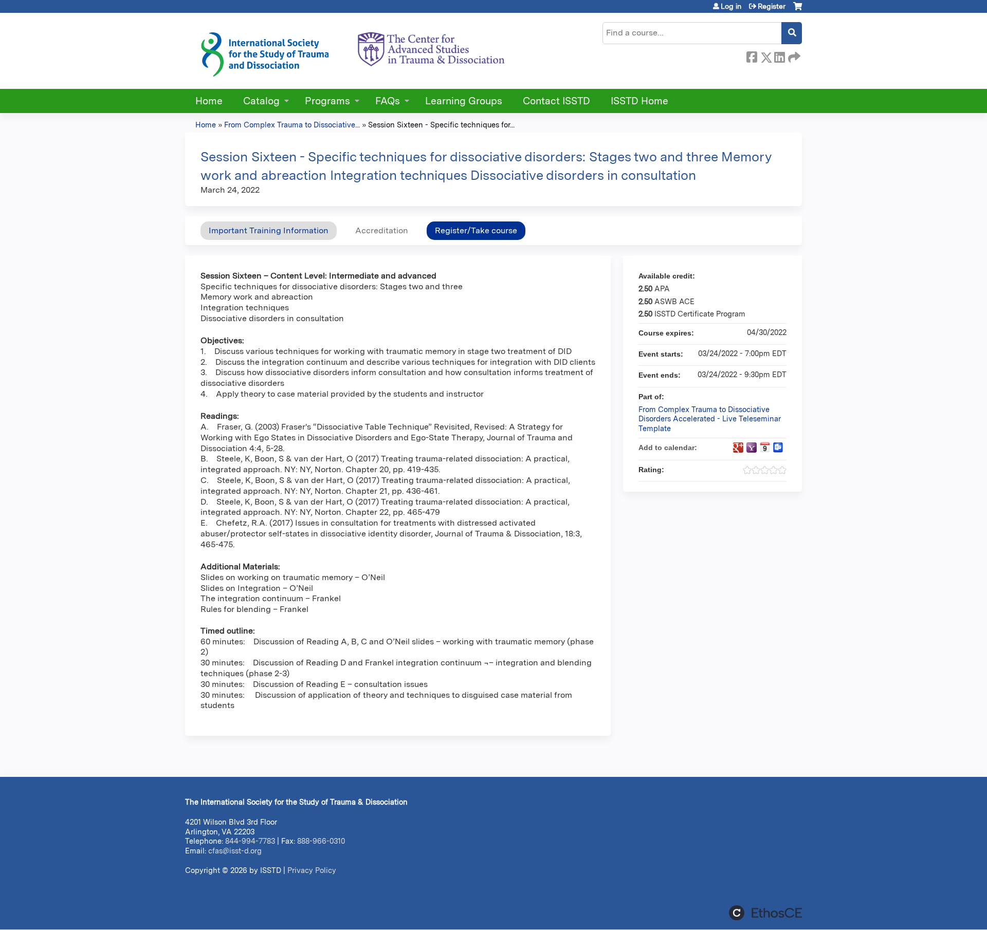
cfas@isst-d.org (235, 850)
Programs (327, 101)
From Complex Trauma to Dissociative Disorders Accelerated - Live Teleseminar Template (709, 419)
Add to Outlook (778, 447)
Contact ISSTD (556, 101)
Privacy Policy (311, 870)
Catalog (261, 101)
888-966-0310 (321, 840)
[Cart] (797, 10)
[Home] (352, 51)
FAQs (387, 101)
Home (209, 101)
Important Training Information (268, 230)
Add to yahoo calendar (751, 447)
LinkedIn (779, 55)
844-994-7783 (250, 840)
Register (771, 6)
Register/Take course (476, 230)
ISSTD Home (639, 101)
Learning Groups (463, 101)
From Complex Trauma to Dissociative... (292, 124)
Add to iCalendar (765, 447)
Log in (731, 6)
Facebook (751, 55)
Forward (793, 55)
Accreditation (381, 230)
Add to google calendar (738, 447)
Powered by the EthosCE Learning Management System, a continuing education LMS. (765, 912)
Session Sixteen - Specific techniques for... (441, 124)
